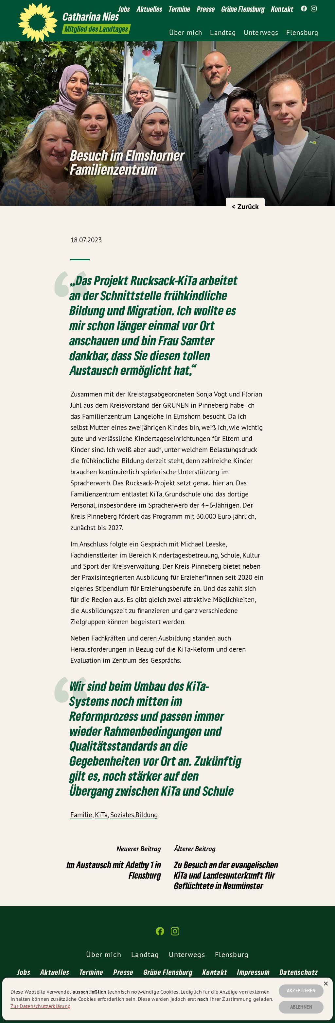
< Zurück (245, 206)
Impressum (253, 972)
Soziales (122, 814)
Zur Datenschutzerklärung (40, 1006)
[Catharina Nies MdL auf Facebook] (304, 9)
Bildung (146, 814)
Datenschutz (299, 972)
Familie (81, 814)
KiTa (101, 814)
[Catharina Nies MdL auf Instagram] (314, 9)
